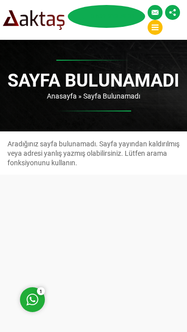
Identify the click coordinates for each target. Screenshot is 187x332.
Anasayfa (62, 96)
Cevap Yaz (94, 259)
